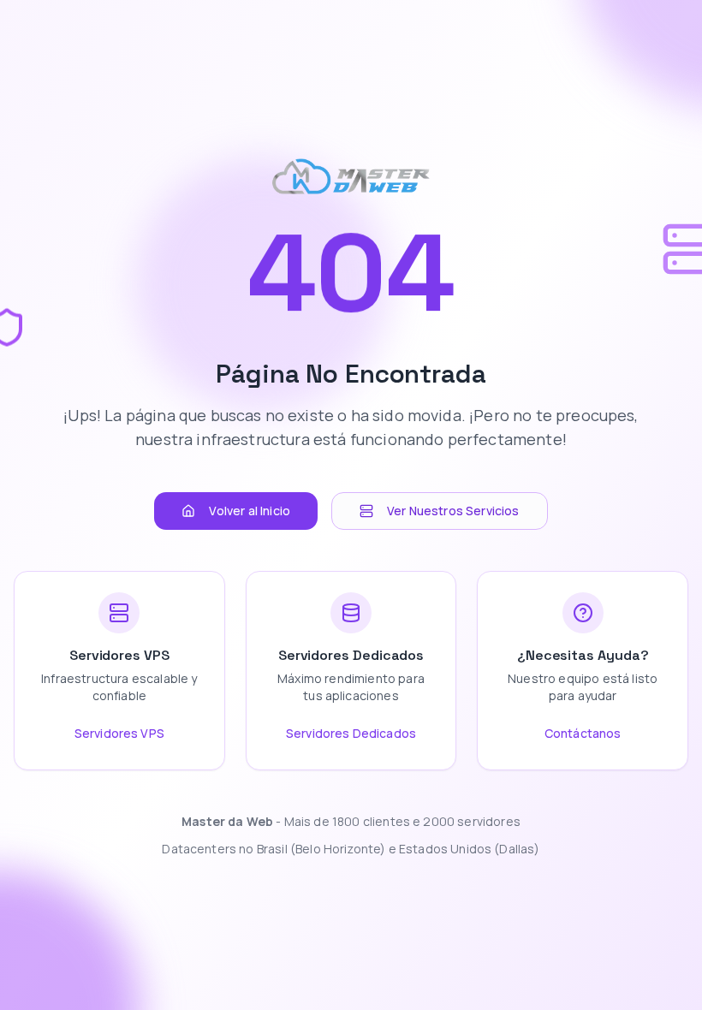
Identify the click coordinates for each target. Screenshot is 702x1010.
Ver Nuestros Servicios (453, 510)
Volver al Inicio (249, 510)
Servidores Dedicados (351, 733)
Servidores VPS (119, 733)
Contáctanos (583, 733)
